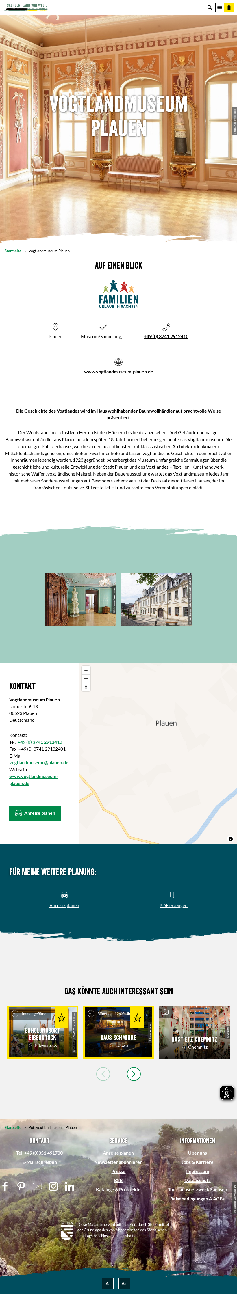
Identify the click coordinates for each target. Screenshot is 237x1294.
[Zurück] (103, 1074)
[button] (35, 813)
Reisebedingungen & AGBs (197, 1198)
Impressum (197, 1171)
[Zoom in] (86, 670)
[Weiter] (134, 1074)
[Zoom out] (86, 678)
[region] (158, 753)
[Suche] (209, 7)
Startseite (13, 251)
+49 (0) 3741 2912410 (166, 336)
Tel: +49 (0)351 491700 (39, 1152)
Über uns (197, 1152)
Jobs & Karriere (198, 1162)
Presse (118, 1171)
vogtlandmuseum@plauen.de (38, 762)
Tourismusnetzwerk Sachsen (197, 1189)
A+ (124, 1283)
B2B (118, 1180)
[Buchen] (229, 7)
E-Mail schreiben (39, 1162)
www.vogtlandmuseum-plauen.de (118, 371)
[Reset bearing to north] (86, 687)
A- (107, 1283)
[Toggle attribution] (230, 839)
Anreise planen (118, 1152)
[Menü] (219, 7)
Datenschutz (197, 1180)
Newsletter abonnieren (118, 1162)
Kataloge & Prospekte (118, 1189)
